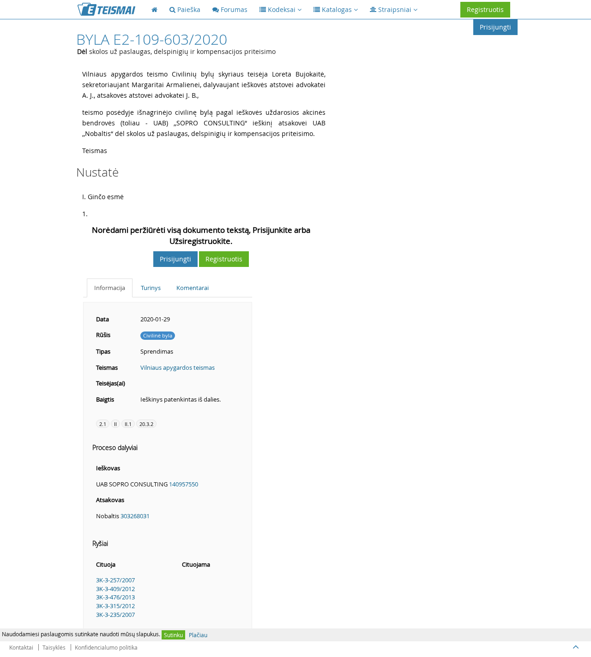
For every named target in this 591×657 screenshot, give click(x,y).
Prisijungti (495, 27)
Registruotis (485, 9)
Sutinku (173, 635)
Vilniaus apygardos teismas (177, 367)
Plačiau (198, 635)
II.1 (128, 423)
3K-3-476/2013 (115, 597)
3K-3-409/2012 (115, 589)
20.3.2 (146, 423)
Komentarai (192, 288)
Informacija (109, 288)
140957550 (183, 484)
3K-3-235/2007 (115, 614)
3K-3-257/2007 (115, 580)
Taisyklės (54, 647)
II (115, 423)
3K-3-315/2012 (115, 606)
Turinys (151, 288)
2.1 (102, 423)
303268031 (135, 516)
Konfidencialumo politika (106, 647)
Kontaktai (21, 647)
